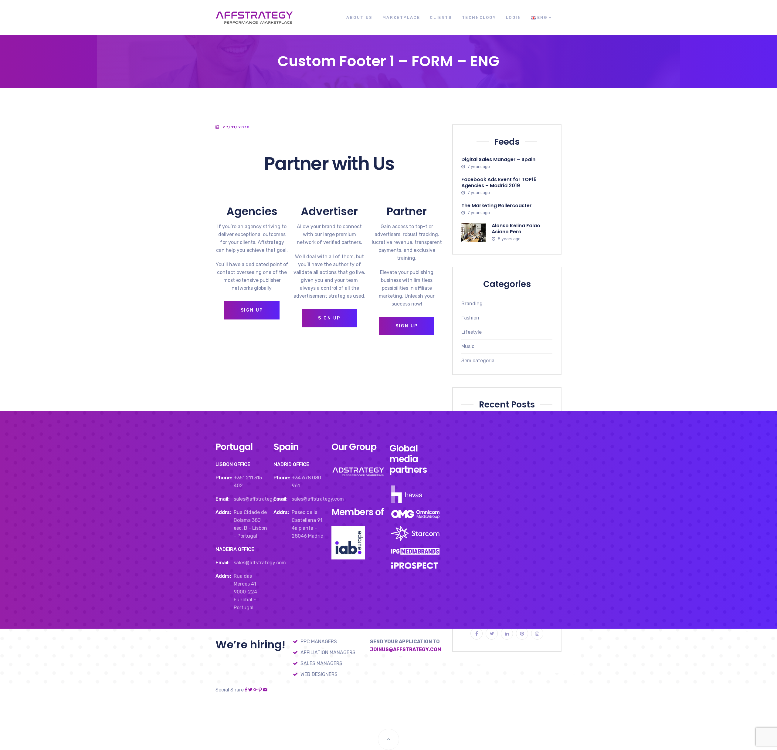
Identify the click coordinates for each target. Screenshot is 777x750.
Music (467, 346)
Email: (222, 499)
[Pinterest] (260, 690)
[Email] (265, 690)
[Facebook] (246, 690)
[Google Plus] (255, 690)
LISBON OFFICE (232, 464)
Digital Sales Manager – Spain (498, 159)
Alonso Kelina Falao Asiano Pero (516, 228)
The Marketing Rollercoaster (496, 205)
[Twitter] (250, 690)
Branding (472, 303)
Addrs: (223, 512)
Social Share (229, 690)
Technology (479, 17)
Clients (441, 17)
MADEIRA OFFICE (234, 549)
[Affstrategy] (254, 17)
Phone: (223, 478)
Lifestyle (471, 332)
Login (513, 17)
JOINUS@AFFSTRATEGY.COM (405, 649)
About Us (359, 17)
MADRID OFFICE (291, 464)
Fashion (470, 318)
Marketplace (401, 17)
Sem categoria (477, 360)
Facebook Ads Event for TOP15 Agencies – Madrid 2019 (499, 182)
